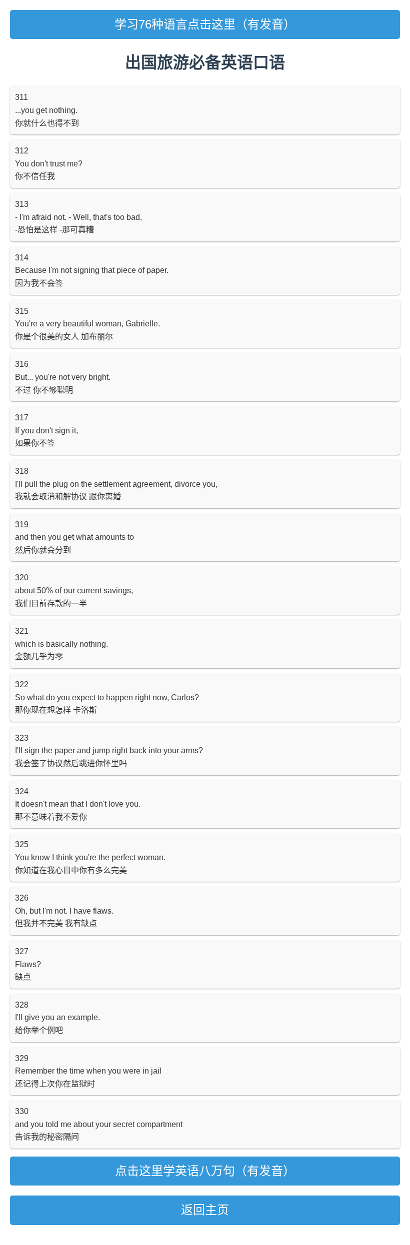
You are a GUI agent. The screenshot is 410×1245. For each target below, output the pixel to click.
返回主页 (205, 1210)
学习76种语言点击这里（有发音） (205, 24)
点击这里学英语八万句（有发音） (205, 1171)
